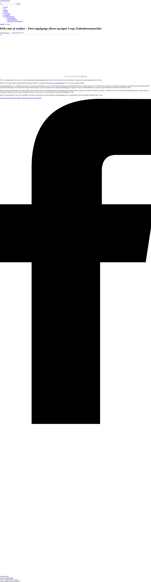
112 (4, 8)
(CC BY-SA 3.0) (83, 76)
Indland (5, 10)
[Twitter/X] (75, 575)
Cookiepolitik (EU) (12, 19)
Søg (18, 4)
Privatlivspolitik (11, 18)
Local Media (9, 578)
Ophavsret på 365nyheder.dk (15, 21)
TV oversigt (6, 13)
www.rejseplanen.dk (58, 83)
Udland (5, 12)
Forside (5, 7)
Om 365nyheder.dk (8, 16)
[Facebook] (75, 423)
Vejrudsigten (6, 15)
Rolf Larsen (5, 33)
